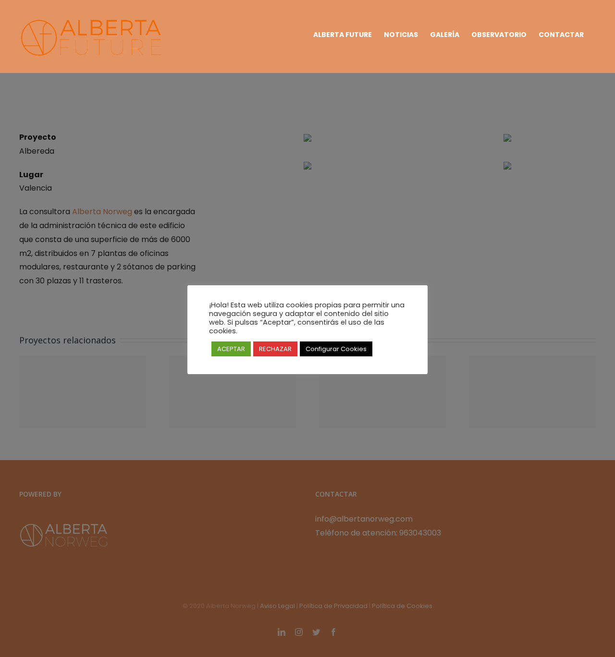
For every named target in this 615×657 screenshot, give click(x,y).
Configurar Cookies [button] (336, 348)
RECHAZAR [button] (275, 348)
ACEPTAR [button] (231, 348)
